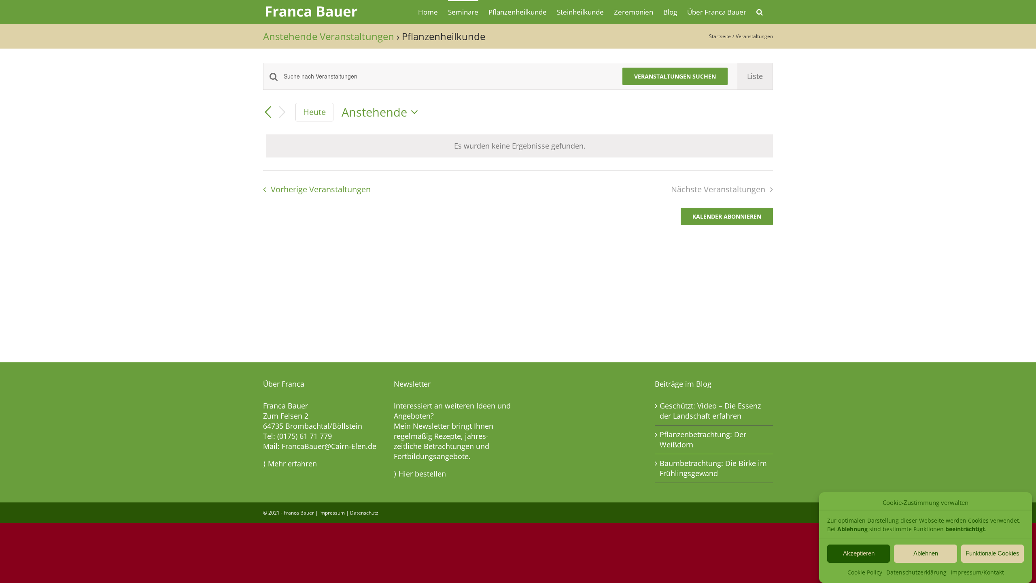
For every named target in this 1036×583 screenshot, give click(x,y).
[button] (759, 11)
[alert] (519, 145)
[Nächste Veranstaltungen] (282, 112)
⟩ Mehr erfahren (290, 463)
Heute (314, 111)
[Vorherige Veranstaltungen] (268, 112)
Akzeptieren (859, 553)
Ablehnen (925, 553)
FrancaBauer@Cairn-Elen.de (329, 446)
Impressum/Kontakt (977, 572)
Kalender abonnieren (726, 216)
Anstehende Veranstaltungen (328, 36)
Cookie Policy (864, 572)
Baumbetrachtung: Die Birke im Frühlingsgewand (713, 468)
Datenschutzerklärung (916, 572)
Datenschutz (364, 512)
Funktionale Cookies (992, 553)
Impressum (332, 512)
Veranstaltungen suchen (675, 76)
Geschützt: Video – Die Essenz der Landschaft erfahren (710, 411)
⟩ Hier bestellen (420, 474)
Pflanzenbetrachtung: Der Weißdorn (703, 439)
